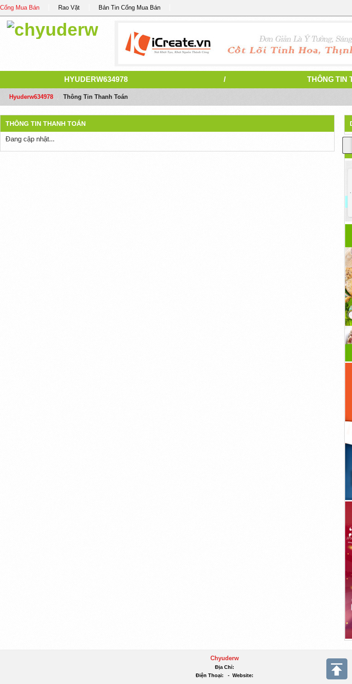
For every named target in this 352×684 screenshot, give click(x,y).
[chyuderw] (52, 28)
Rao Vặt (69, 7)
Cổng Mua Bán (19, 7)
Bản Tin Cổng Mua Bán (129, 7)
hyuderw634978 (96, 79)
